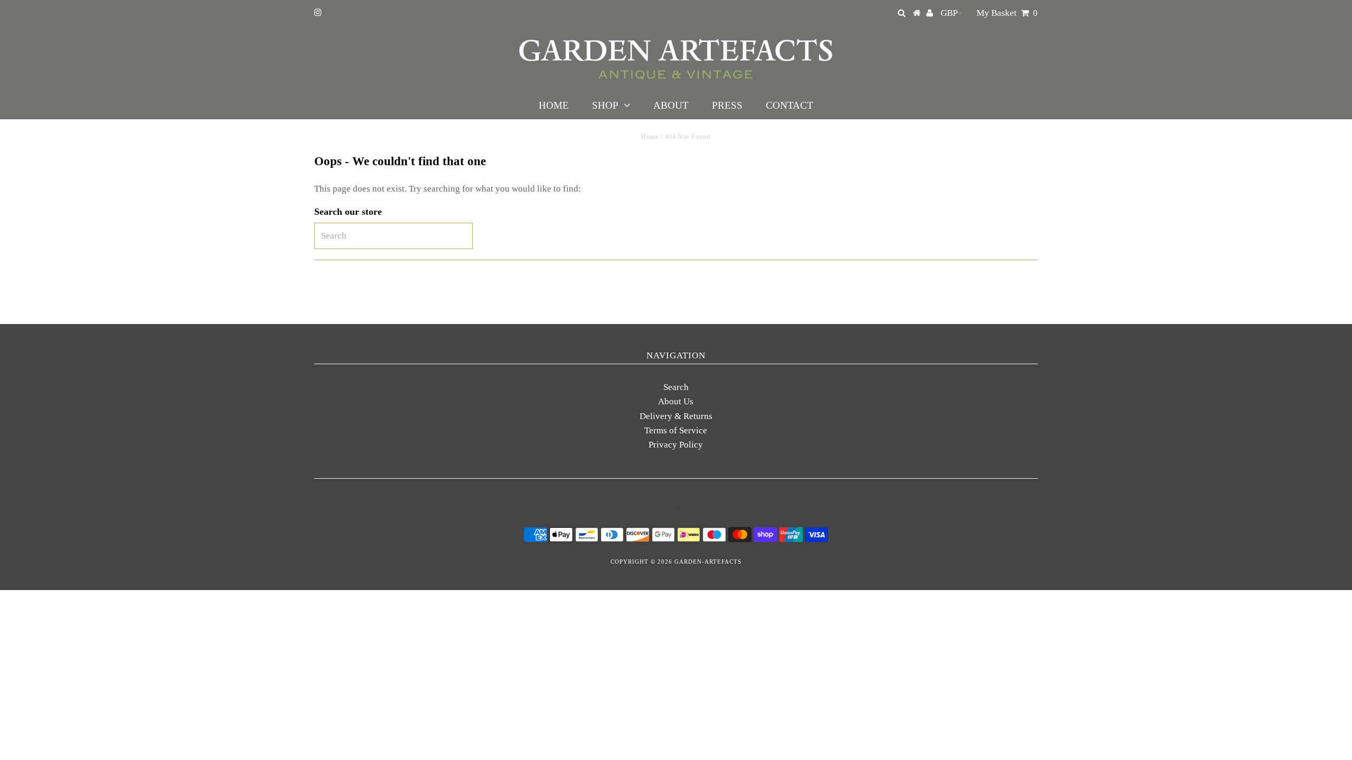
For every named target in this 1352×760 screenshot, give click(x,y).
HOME (554, 105)
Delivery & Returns (676, 416)
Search (676, 387)
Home (650, 136)
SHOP (605, 105)
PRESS (727, 105)
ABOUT (671, 105)
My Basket (1007, 13)
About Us (675, 401)
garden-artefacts (707, 561)
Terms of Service (675, 430)
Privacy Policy (676, 445)
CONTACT (789, 105)
